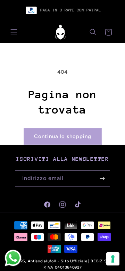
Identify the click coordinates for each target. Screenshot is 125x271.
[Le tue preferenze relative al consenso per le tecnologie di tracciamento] (112, 258)
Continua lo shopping (62, 136)
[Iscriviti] (102, 178)
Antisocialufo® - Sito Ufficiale (58, 261)
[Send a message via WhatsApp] (13, 258)
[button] (14, 32)
